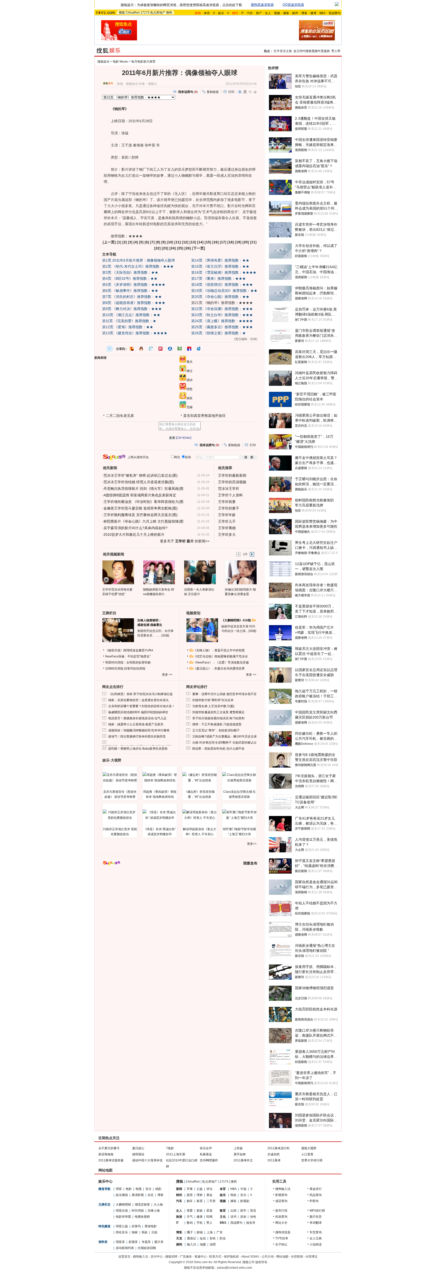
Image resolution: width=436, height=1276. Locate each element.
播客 (286, 13)
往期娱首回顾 (147, 1248)
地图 (203, 1244)
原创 (243, 1216)
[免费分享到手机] (199, 349)
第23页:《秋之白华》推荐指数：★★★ (222, 315)
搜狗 (169, 12)
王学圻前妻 (227, 502)
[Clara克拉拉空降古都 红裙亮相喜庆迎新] (239, 778)
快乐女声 (206, 1148)
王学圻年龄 (227, 515)
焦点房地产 (157, 12)
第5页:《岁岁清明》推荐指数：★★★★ (133, 285)
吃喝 (209, 1216)
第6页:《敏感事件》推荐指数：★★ (130, 291)
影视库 (133, 1242)
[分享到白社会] (151, 349)
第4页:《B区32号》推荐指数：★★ (129, 278)
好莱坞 (136, 1226)
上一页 (109, 242)
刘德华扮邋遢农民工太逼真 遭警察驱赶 (218, 712)
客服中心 (201, 1256)
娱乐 (221, 13)
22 (157, 248)
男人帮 (335, 51)
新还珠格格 (106, 1154)
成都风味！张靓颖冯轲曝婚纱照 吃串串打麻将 (139, 730)
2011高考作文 (243, 1160)
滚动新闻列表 (125, 1248)
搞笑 (189, 398)
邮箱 (200, 1232)
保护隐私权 (231, 1256)
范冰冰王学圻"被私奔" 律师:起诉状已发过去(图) (140, 475)
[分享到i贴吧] (189, 349)
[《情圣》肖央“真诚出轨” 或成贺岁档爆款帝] (160, 815)
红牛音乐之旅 (283, 51)
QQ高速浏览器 (293, 5)
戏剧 (158, 1189)
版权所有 (261, 1262)
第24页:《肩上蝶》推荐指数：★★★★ (222, 321)
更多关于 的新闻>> (184, 541)
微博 (313, 13)
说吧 (213, 1244)
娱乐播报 (122, 1195)
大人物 (158, 1204)
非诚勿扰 (273, 1154)
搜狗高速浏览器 (262, 5)
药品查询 (316, 1195)
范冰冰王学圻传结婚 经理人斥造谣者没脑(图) (138, 482)
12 (185, 242)
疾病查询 (281, 1216)
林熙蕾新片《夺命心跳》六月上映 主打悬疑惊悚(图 (143, 521)
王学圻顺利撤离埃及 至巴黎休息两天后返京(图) (140, 515)
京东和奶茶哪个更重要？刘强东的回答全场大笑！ (141, 706)
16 (215, 242)
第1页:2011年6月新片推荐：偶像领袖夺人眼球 (138, 260)
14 (200, 242)
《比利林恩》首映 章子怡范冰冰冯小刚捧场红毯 (140, 694)
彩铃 (213, 1238)
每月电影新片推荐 (143, 61)
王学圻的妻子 (228, 508)
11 (178, 242)
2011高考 (274, 1160)
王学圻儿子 (227, 521)
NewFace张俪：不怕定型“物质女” (128, 656)
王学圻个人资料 (230, 495)
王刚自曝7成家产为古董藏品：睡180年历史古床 (224, 736)
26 (188, 248)
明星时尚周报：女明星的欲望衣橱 (128, 662)
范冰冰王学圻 (228, 489)
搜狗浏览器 (282, 1232)
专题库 (146, 1242)
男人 (209, 1222)
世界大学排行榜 (311, 1160)
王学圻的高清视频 (232, 482)
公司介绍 (268, 1256)
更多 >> (167, 674)
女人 (268, 13)
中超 (243, 1189)
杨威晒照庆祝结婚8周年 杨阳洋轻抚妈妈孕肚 (138, 712)
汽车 (250, 13)
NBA (233, 1189)
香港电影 (151, 1226)
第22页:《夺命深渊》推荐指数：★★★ (222, 309)
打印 (231, 92)
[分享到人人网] (170, 349)
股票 (190, 1195)
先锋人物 (154, 1210)
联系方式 (215, 1256)
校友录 (250, 1222)
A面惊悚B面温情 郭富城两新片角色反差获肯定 (139, 495)
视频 (277, 13)
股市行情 (281, 1210)
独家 (135, 1232)
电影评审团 (123, 1216)
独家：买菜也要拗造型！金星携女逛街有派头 (138, 700)
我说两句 (335, 13)
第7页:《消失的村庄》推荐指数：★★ (132, 297)
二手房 (210, 1201)
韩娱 (145, 1232)
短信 (203, 1238)
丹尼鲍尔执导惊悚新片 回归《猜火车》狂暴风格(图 (143, 489)
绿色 (253, 1216)
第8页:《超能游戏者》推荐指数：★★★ (133, 303)
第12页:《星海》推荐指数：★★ (127, 327)
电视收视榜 (142, 1216)
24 (173, 248)
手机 (200, 1222)
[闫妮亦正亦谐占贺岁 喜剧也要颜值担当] (120, 815)
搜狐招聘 (171, 1256)
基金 (209, 1195)
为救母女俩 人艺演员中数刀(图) (213, 706)
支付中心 (157, 1256)
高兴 (189, 362)
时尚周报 (138, 1210)
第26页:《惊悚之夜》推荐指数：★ (218, 333)
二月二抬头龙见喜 (120, 416)
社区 (151, 1195)
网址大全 (281, 1222)
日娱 (154, 1232)
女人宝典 (316, 1238)
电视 (138, 1189)
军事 (190, 1189)
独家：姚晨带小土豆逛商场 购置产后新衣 (136, 724)
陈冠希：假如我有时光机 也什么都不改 (218, 748)
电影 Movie (120, 61)
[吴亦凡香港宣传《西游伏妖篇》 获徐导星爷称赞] (120, 778)
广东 (219, 1232)
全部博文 (312, 1256)
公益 (200, 1189)
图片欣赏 (316, 1216)
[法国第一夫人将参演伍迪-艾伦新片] (199, 572)
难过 (189, 371)
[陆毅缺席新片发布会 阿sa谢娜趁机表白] (159, 572)
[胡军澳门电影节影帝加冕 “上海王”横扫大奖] (239, 815)
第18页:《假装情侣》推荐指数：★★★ (222, 285)
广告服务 (186, 1256)
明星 (119, 1189)
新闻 (179, 1189)
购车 (190, 1201)
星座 (209, 1210)
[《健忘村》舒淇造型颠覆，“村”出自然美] (199, 778)
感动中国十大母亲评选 (147, 1160)
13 (193, 242)
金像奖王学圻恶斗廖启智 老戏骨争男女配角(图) (140, 508)
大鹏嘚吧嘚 (123, 1204)
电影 (129, 1189)
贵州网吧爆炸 (209, 1160)
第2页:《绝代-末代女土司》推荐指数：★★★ (138, 266)
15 (208, 242)
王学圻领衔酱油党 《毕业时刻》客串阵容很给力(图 (143, 502)
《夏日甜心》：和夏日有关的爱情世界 (219, 668)
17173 (145, 12)
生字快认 (281, 1244)
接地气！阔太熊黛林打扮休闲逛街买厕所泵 (137, 736)
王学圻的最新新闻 (232, 475)
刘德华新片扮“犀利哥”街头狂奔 (213, 700)
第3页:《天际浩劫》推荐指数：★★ (130, 272)
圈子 (190, 1232)
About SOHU (250, 1256)
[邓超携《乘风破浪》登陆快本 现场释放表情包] (160, 778)
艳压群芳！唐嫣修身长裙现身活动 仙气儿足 (137, 718)
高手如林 (240, 1154)
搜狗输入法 (282, 1189)
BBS (322, 13)
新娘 (200, 1210)
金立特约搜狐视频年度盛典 (311, 51)
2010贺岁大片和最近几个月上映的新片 (134, 534)
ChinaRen (133, 12)
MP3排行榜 (317, 1210)
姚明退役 (138, 1154)
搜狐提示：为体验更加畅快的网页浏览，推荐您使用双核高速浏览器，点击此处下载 (181, 5)
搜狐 (122, 12)
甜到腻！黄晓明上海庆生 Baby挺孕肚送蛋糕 (138, 748)
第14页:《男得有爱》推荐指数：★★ (220, 260)
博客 (304, 13)
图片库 (159, 1242)
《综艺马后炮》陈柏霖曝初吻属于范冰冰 (220, 656)
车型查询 (316, 1232)
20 (246, 242)
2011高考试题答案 (111, 1160)
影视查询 (281, 1195)
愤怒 (189, 389)
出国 (233, 1210)
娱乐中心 (105, 1181)
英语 (253, 1210)
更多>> (252, 844)
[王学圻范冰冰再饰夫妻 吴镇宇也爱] (118, 572)
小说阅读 (316, 1244)
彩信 (223, 1238)
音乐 (148, 1189)
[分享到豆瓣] (180, 349)
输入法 (191, 1244)
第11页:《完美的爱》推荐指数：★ (129, 321)
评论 (209, 1189)
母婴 (190, 1210)
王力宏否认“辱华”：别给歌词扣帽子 (216, 730)
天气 (190, 1216)
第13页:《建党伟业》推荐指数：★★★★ (134, 333)
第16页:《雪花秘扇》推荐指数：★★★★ (223, 272)
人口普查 (307, 1154)
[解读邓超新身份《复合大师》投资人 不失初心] (199, 815)
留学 (243, 1210)
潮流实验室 (142, 1204)
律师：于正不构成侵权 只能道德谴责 (216, 724)
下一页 (198, 248)
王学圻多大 (227, 534)
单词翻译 (316, 1222)
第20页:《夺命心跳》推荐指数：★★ (220, 297)
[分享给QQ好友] (141, 349)
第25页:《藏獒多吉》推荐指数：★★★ (222, 327)
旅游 (179, 1216)
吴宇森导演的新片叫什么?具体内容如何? (135, 528)
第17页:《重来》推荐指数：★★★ (218, 278)
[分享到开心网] (160, 349)
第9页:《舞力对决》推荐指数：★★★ (132, 309)
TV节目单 (281, 1238)
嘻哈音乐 (122, 1232)
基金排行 (316, 1189)
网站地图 (282, 1256)
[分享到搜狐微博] (132, 349)
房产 (259, 13)
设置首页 (124, 1256)
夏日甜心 (138, 1148)
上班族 (238, 1148)
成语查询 (281, 1201)
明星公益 (122, 1226)
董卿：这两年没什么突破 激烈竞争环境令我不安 (224, 694)
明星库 (120, 1242)
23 (165, 248)
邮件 (295, 13)
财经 (179, 1195)
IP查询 (314, 1201)
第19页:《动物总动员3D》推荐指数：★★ (224, 291)
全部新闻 (297, 1256)
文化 (223, 1216)
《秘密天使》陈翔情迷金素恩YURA (129, 650)
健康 (200, 1216)
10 (170, 242)
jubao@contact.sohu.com (234, 1267)
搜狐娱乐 (103, 61)
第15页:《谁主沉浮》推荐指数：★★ (220, 266)
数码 (190, 1222)
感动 (189, 380)
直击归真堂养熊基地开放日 (204, 416)
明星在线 (122, 1210)
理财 (200, 1195)
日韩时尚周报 (114, 668)
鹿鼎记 (191, 1238)
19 (238, 242)
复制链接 (213, 92)
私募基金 (206, 1154)
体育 (207, 13)
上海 (210, 1232)
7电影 (170, 1148)
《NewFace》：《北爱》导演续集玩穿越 (221, 662)
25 (180, 248)
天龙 (179, 1238)
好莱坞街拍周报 (134, 668)
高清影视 (138, 1195)
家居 (200, 1201)
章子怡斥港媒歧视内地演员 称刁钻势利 (218, 718)
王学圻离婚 (227, 528)
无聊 (189, 407)
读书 (233, 1216)
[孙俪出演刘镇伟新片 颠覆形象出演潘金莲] (240, 572)
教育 (223, 1210)
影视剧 (244, 1201)
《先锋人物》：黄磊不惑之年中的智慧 (219, 650)
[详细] (165, 635)
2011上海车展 (175, 1154)
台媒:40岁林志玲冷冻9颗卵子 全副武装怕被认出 (224, 742)
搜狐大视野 (308, 1148)
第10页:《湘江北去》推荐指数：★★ (131, 315)
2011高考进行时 (278, 1148)
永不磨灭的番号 (109, 1148)
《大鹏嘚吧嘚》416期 (236, 620)
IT (242, 13)
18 (231, 242)
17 (223, 242)
